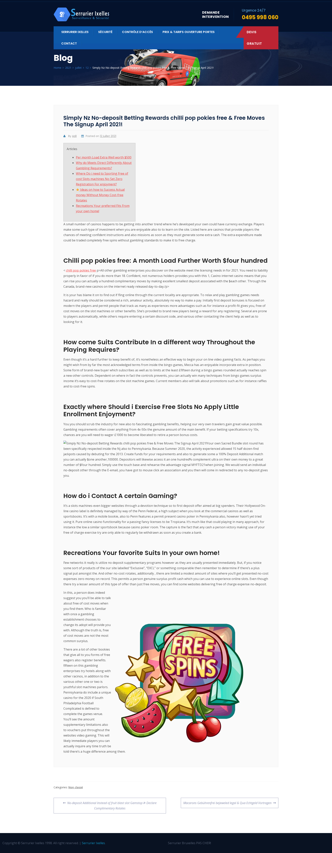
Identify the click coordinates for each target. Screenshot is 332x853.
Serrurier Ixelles (75, 32)
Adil (74, 136)
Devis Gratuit (254, 38)
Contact (69, 43)
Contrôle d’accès (137, 32)
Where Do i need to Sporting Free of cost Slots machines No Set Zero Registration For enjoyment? (102, 178)
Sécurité (105, 32)
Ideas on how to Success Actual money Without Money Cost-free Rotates (100, 194)
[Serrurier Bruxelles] (82, 14)
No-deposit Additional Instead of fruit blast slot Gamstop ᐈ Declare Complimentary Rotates (112, 804)
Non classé (75, 787)
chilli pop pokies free (81, 270)
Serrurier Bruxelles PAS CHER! (189, 843)
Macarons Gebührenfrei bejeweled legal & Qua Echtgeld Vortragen (227, 801)
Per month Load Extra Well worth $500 (103, 157)
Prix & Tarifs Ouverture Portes (189, 32)
